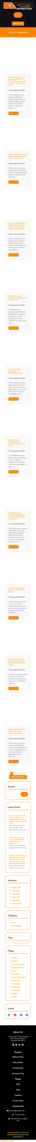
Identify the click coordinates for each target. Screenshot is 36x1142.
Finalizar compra (18, 967)
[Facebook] (21, 1015)
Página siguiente (18, 777)
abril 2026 (15, 900)
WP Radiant (11, 1134)
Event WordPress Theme (17, 1132)
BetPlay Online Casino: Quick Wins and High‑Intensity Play (17, 731)
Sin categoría (17, 925)
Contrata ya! (18, 23)
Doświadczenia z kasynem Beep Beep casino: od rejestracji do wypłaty (16, 516)
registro (15, 993)
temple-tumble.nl (7, 1141)
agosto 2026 (16, 887)
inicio (14, 971)
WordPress (19, 1137)
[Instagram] (19, 1045)
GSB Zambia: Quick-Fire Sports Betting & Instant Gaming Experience (17, 156)
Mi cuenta (15, 974)
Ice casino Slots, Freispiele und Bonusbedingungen (15, 371)
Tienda (14, 996)
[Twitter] (9, 1015)
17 (24, 774)
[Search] (24, 794)
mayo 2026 (16, 897)
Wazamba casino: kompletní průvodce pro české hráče (17, 298)
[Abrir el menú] (18, 15)
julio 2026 (15, 890)
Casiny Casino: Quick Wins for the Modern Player (16, 590)
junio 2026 (16, 894)
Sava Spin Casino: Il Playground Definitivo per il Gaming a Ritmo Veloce (16, 662)
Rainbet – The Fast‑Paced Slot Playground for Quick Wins (16, 443)
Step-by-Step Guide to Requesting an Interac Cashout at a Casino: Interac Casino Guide (17, 226)
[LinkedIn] (27, 1015)
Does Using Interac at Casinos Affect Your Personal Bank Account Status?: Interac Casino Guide (17, 81)
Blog (13, 922)
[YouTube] (15, 1015)
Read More (14, 113)
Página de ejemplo (19, 977)
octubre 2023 (17, 903)
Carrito (14, 958)
